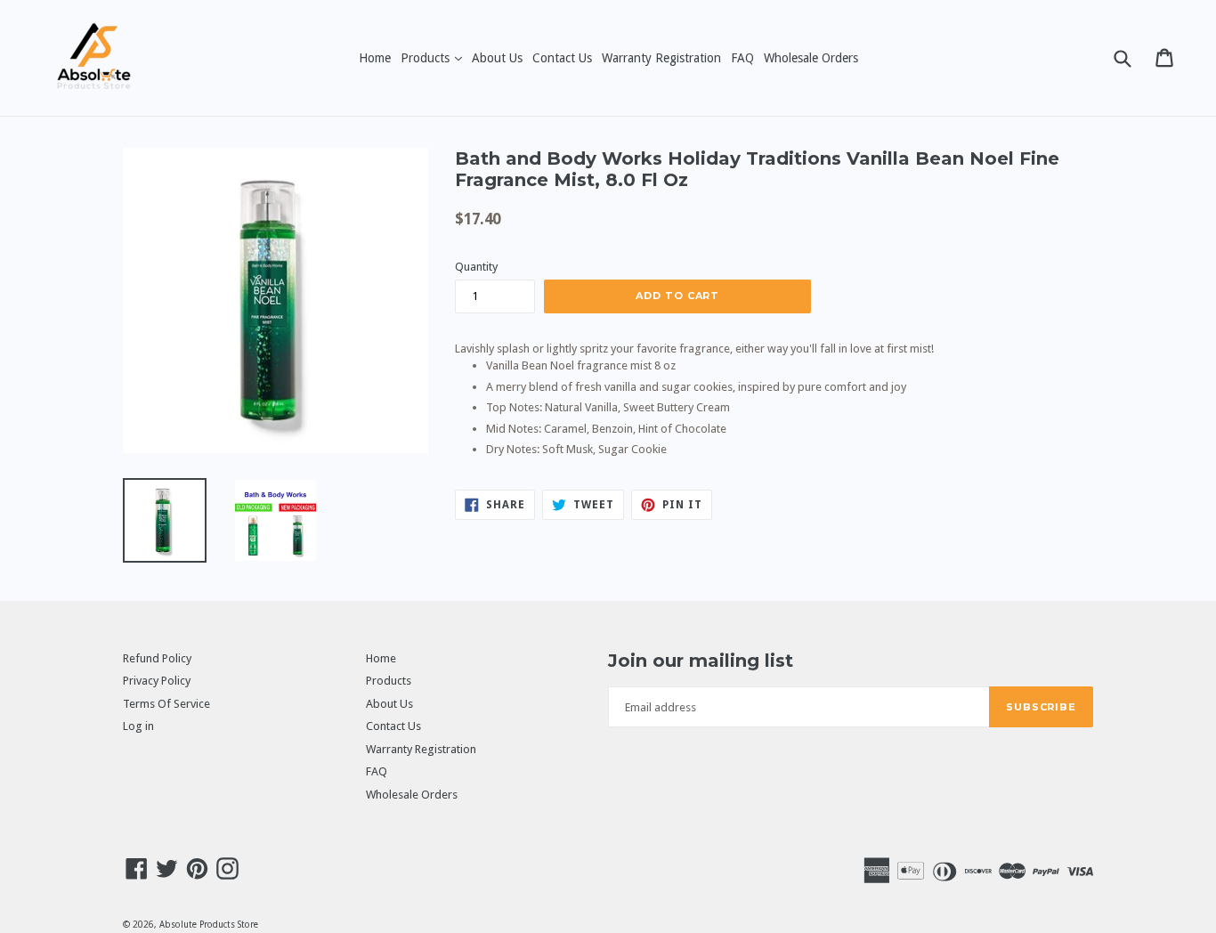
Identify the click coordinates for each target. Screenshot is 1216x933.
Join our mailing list (700, 660)
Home (375, 58)
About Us (497, 58)
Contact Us (562, 58)
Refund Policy (157, 658)
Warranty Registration (661, 58)
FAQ (742, 58)
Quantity (476, 266)
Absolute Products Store (208, 924)
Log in (138, 726)
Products (433, 57)
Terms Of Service (166, 703)
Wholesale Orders (811, 58)
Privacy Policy (157, 680)
